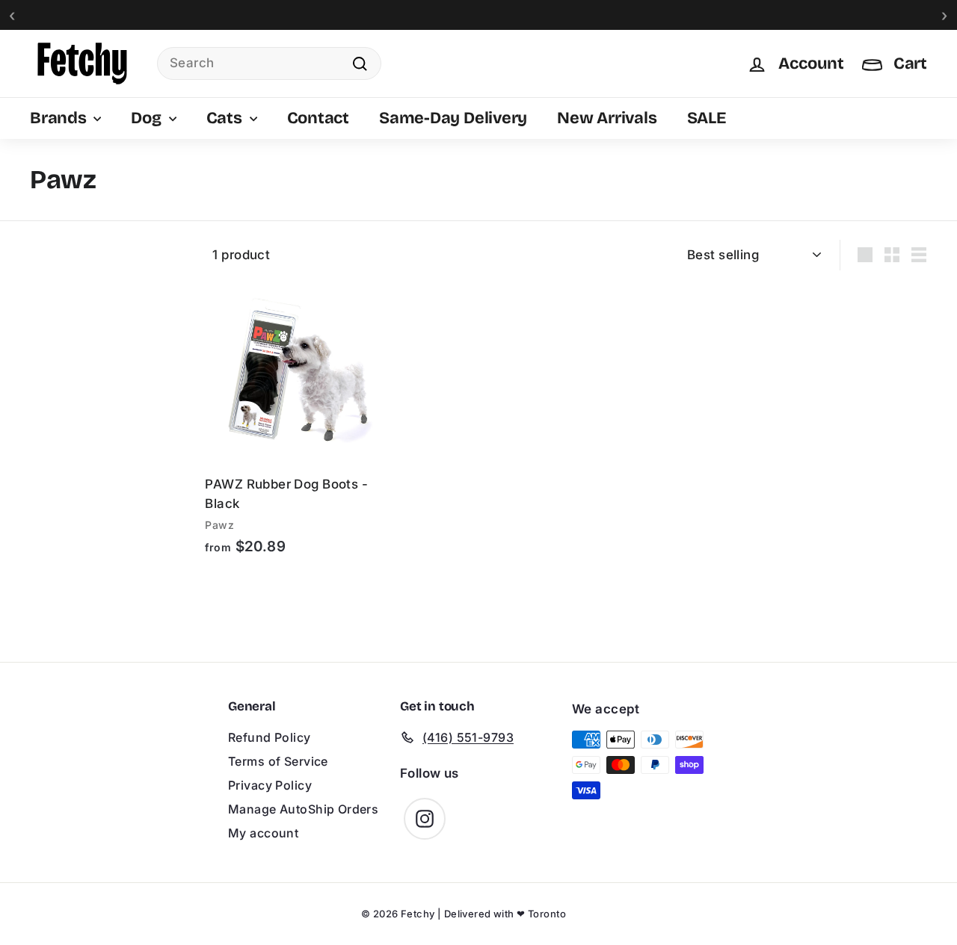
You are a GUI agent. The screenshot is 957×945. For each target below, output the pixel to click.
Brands (60, 118)
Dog (147, 118)
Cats (226, 118)
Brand (48, 247)
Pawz (62, 273)
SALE (706, 118)
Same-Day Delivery (453, 118)
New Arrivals (606, 118)
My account (263, 832)
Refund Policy (269, 737)
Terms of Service (278, 761)
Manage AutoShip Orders (303, 809)
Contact (318, 118)
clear (164, 246)
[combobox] (269, 63)
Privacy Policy (270, 785)
